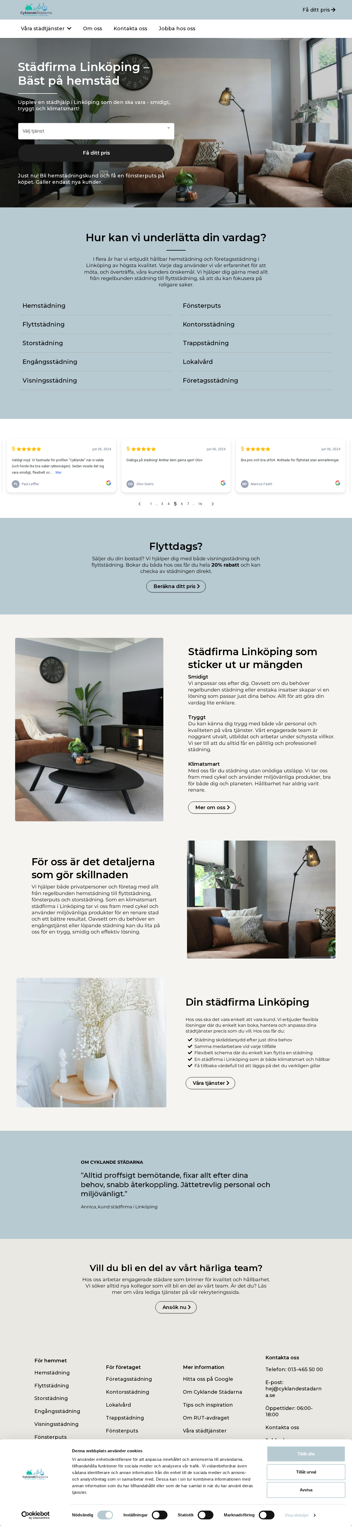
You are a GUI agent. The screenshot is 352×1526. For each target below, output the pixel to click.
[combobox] (96, 131)
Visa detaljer (297, 1515)
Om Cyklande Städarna (212, 1392)
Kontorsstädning (127, 1392)
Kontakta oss (282, 1428)
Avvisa (306, 1489)
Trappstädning (125, 1418)
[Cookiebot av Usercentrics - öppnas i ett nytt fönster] (36, 1515)
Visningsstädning (56, 1424)
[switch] (159, 1515)
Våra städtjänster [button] (43, 29)
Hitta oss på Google (208, 1379)
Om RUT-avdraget (206, 1418)
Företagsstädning (129, 1379)
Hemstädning (52, 1373)
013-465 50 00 (305, 1369)
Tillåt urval (306, 1472)
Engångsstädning (57, 1411)
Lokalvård (118, 1405)
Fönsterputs (50, 1437)
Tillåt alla (306, 1453)
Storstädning (51, 1398)
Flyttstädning (51, 1386)
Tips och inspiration (208, 1405)
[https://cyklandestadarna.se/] (97, 10)
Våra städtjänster (205, 1431)
